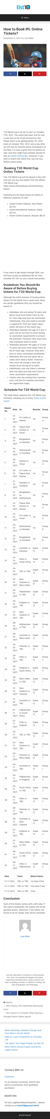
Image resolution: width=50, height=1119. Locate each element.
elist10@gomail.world (28, 1105)
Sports (9, 1002)
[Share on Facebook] (10, 73)
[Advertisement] (25, 105)
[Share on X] (25, 73)
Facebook (9, 1076)
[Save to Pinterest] (40, 73)
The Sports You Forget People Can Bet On (24, 1043)
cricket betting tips (19, 156)
